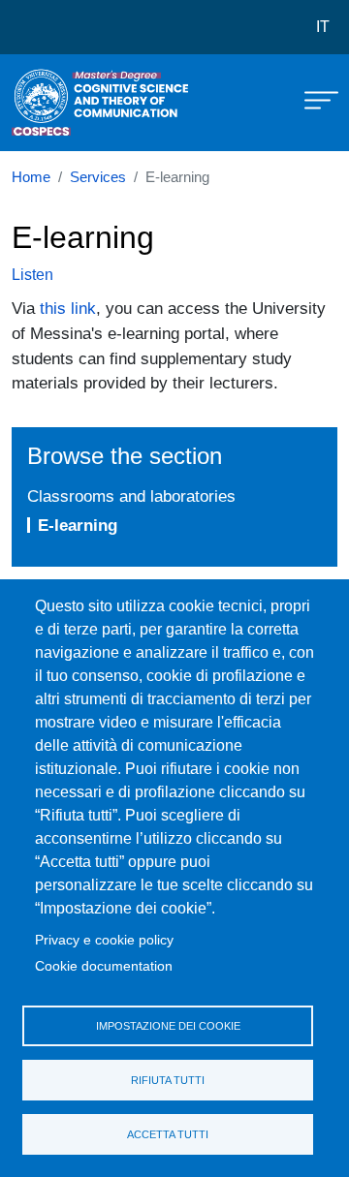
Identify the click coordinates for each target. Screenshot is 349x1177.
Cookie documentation (104, 966)
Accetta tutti (167, 1134)
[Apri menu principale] (312, 98)
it (323, 26)
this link (68, 308)
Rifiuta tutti (168, 1080)
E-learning (77, 525)
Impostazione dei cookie (168, 1026)
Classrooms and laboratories (131, 496)
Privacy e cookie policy (104, 940)
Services (98, 177)
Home (31, 177)
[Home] (60, 102)
